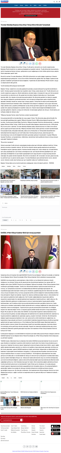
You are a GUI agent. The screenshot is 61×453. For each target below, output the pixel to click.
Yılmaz (24, 166)
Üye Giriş (3, 436)
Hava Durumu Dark (5, 426)
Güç (8, 377)
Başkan (3, 166)
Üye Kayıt (3, 438)
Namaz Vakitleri (25, 428)
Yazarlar (42, 430)
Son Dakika (13, 432)
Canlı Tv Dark (14, 426)
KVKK (34, 451)
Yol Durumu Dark (5, 428)
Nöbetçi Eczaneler (15, 430)
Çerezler (31, 451)
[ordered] (20, 220)
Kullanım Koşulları (40, 451)
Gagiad (3, 377)
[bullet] (22, 220)
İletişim (19, 451)
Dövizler (33, 428)
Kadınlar (20, 377)
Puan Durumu (24, 430)
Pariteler (34, 434)
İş (11, 377)
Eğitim (35, 5)
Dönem (19, 166)
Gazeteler (42, 432)
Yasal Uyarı (46, 451)
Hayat (40, 5)
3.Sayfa (16, 5)
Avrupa (21, 5)
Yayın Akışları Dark (15, 428)
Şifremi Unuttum (5, 440)
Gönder (5, 220)
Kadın (15, 377)
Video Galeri (42, 428)
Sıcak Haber (42, 434)
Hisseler (33, 430)
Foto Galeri (42, 426)
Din (30, 5)
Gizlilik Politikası (25, 451)
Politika (45, 5)
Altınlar (33, 426)
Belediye (9, 166)
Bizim (14, 166)
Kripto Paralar (35, 432)
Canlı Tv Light (4, 430)
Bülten (26, 5)
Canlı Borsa (23, 426)
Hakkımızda (14, 451)
